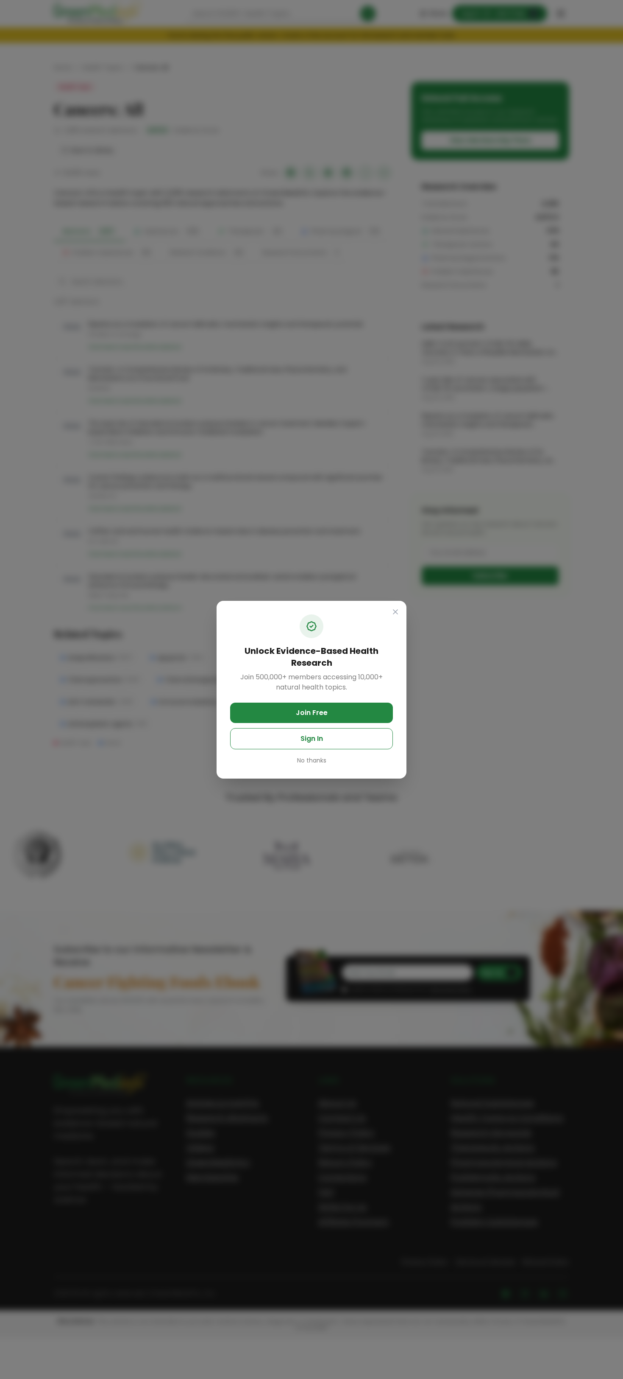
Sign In (311, 738)
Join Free (312, 713)
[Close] (395, 612)
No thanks (311, 760)
